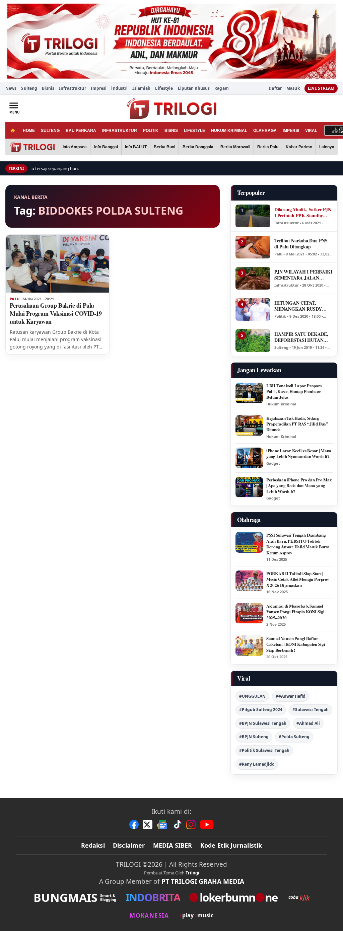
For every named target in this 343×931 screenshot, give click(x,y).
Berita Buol (164, 147)
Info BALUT (136, 147)
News (10, 88)
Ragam (221, 88)
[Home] (12, 130)
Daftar (275, 88)
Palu (14, 299)
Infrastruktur (72, 88)
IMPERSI (291, 130)
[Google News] (162, 825)
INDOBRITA (153, 897)
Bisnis (48, 88)
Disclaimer (129, 845)
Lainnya (326, 147)
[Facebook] (134, 825)
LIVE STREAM (321, 88)
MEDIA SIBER (172, 845)
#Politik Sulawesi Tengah (264, 750)
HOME (29, 130)
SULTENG (50, 130)
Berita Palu (267, 147)
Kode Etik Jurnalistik (231, 845)
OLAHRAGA (265, 130)
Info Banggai (106, 147)
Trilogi (192, 873)
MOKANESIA (149, 915)
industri (119, 88)
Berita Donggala (198, 147)
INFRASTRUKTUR (119, 130)
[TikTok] (177, 825)
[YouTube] (207, 825)
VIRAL (311, 130)
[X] (147, 825)
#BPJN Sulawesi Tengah (262, 723)
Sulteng (29, 88)
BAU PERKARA (81, 130)
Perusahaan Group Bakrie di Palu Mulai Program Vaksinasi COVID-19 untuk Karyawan (55, 313)
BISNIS (171, 130)
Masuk (293, 88)
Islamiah (141, 88)
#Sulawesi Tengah (310, 709)
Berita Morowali (235, 147)
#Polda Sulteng (294, 737)
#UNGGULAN (252, 696)
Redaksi (93, 845)
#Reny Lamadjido (256, 764)
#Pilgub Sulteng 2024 (260, 709)
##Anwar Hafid (290, 696)
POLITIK (150, 130)
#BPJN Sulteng (254, 737)
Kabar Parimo (299, 147)
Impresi (99, 88)
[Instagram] (191, 825)
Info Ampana (75, 147)
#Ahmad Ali (308, 723)
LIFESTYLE (194, 130)
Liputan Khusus (194, 88)
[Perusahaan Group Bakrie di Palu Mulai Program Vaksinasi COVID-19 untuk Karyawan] (57, 264)
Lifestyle (164, 88)
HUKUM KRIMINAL (229, 130)
